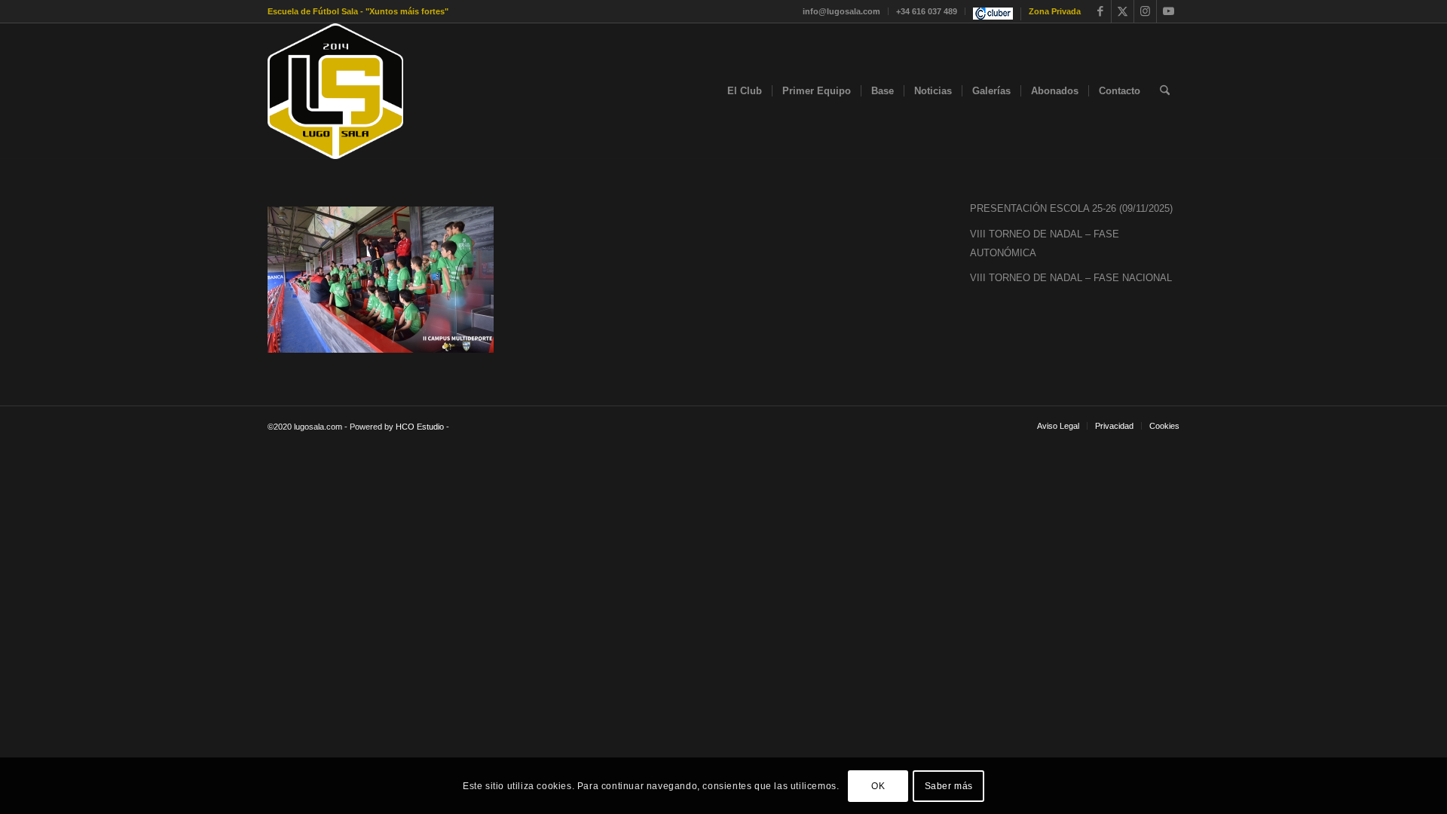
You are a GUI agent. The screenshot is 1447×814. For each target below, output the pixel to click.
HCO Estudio (420, 426)
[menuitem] (842, 11)
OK (878, 785)
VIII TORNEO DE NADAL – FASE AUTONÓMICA (1044, 243)
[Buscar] (1164, 91)
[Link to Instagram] (1145, 11)
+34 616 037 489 (926, 11)
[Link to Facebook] (1100, 11)
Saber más (949, 785)
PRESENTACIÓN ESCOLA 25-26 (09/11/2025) (1071, 208)
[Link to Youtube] (1168, 11)
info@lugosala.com (841, 11)
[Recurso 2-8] (335, 91)
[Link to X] (1122, 11)
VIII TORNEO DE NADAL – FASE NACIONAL (1071, 277)
